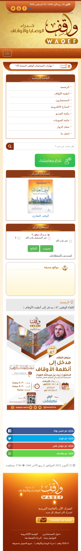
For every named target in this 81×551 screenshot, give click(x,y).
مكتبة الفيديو (62, 113)
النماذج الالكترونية (60, 106)
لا (15, 237)
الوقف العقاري (40, 215)
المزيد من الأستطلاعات (61, 255)
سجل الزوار (63, 126)
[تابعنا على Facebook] (24, 8)
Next (69, 198)
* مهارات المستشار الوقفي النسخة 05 (40, 65)
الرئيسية (64, 87)
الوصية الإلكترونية (29, 534)
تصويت (47, 248)
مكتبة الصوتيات (61, 120)
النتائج (33, 248)
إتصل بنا (65, 133)
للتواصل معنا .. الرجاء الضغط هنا (40, 538)
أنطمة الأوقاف (61, 93)
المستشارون (62, 100)
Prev (12, 198)
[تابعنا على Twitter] (13, 8)
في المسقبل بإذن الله (36, 237)
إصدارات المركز (40, 173)
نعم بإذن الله (62, 240)
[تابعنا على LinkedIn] (30, 8)
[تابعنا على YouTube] (19, 8)
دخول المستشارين (51, 534)
